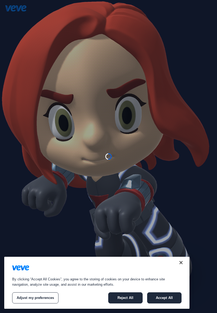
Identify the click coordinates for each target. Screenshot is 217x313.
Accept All (164, 298)
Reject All (125, 298)
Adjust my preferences (35, 298)
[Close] (181, 262)
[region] (96, 283)
